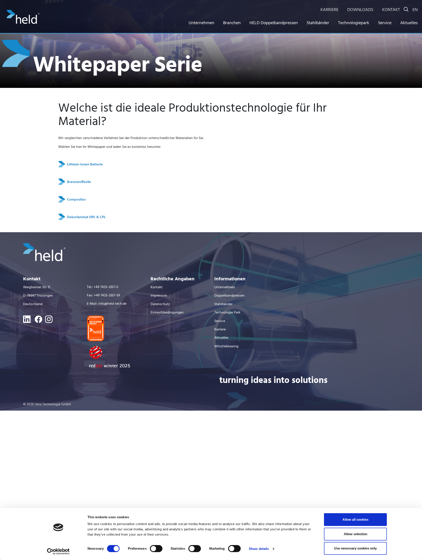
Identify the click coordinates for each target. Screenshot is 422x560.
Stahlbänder (318, 23)
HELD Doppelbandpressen (273, 23)
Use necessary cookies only (355, 548)
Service (384, 23)
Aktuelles (409, 23)
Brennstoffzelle (79, 182)
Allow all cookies (355, 519)
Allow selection (355, 534)
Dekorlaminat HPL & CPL (86, 217)
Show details (259, 549)
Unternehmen (201, 23)
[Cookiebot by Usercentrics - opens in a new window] (58, 551)
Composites (76, 200)
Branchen (232, 23)
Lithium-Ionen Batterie (85, 164)
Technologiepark (353, 23)
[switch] (156, 548)
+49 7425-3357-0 (106, 287)
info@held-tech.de (112, 304)
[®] (23, 23)
